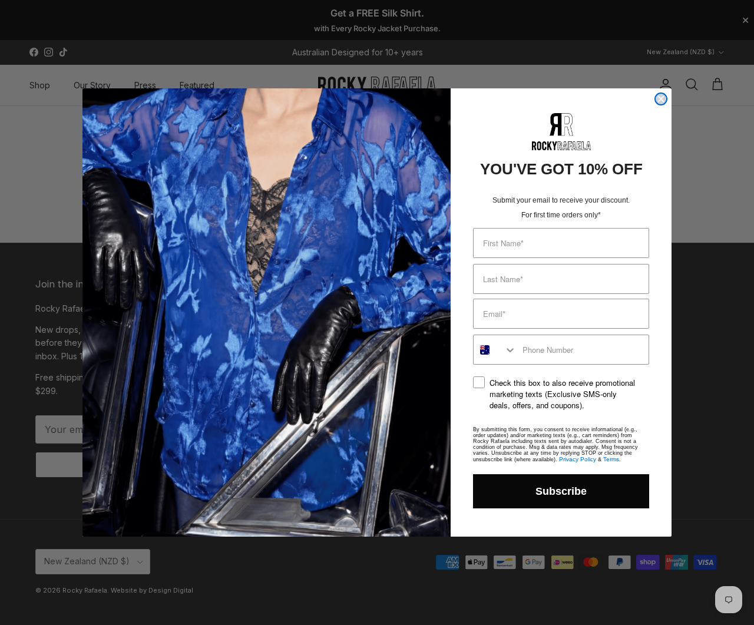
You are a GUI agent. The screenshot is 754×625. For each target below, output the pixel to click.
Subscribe (561, 491)
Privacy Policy (577, 459)
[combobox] (495, 349)
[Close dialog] (661, 99)
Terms (611, 459)
